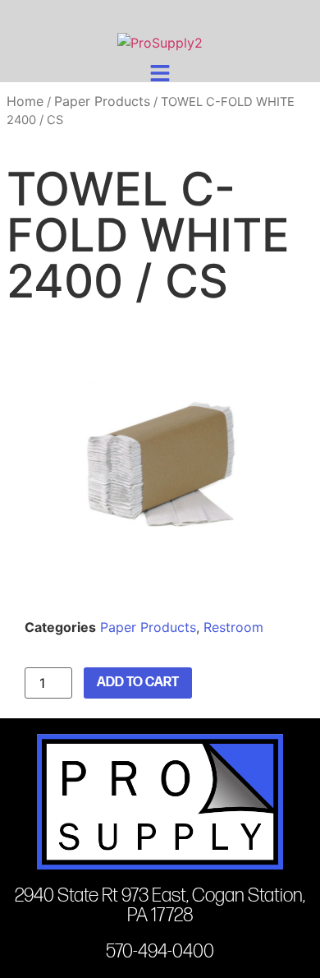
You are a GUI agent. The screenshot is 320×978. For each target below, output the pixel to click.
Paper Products (102, 101)
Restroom (233, 627)
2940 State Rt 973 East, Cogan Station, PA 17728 (160, 905)
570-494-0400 (160, 951)
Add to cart (138, 682)
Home (25, 101)
